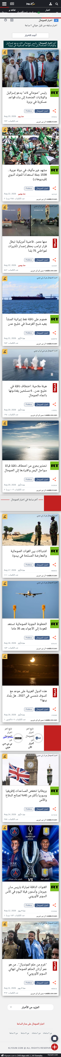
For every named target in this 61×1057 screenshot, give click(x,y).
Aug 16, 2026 (14, 643)
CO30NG (54, 911)
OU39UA (54, 485)
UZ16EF (54, 266)
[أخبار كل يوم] (30, 4)
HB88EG (54, 571)
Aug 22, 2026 (14, 194)
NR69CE (54, 988)
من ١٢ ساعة (25, 1033)
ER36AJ (54, 117)
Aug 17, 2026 (14, 570)
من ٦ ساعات (36, 1033)
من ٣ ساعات (47, 1033)
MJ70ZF (54, 194)
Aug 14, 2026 (14, 815)
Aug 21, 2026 (14, 338)
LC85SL (54, 410)
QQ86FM (54, 339)
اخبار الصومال (42, 111)
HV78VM (54, 815)
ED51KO (54, 643)
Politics (29, 111)
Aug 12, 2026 (14, 911)
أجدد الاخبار (30, 35)
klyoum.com (53, 1055)
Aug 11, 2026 (14, 988)
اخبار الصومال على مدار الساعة (30, 1024)
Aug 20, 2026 (14, 410)
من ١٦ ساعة (14, 1033)
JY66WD (54, 715)
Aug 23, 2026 (14, 116)
